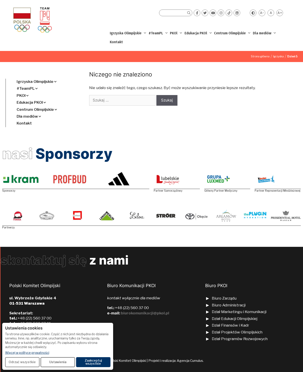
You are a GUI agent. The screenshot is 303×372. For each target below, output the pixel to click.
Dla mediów (262, 33)
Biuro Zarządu (224, 298)
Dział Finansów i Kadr (231, 325)
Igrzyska (278, 56)
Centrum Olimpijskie (230, 33)
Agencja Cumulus (190, 361)
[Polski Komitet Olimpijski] (32, 20)
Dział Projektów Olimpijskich (237, 332)
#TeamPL (156, 33)
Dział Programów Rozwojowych (240, 339)
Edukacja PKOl (196, 33)
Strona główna (260, 56)
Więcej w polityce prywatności (27, 352)
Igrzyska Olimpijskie (126, 33)
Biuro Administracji (229, 305)
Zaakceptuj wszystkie (93, 361)
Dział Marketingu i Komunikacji (239, 312)
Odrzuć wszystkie (22, 362)
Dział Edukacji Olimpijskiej (234, 318)
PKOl (173, 33)
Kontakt (116, 42)
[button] (145, 33)
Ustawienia (57, 362)
